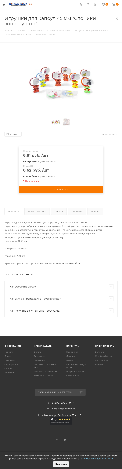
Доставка (77, 211)
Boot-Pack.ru (101, 360)
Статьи (7, 356)
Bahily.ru (99, 352)
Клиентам (72, 346)
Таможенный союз (43, 375)
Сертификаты (11, 364)
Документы (39, 360)
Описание (13, 211)
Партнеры (9, 360)
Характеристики (37, 211)
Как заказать (43, 346)
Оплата (59, 211)
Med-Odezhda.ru (103, 356)
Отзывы (95, 211)
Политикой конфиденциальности (96, 458)
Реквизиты (9, 372)
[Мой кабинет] (95, 4)
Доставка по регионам (45, 371)
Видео (69, 360)
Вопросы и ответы (75, 371)
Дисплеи (70, 356)
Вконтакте (57, 440)
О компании (12, 346)
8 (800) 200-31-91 (62, 403)
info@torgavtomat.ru (63, 408)
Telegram (65, 440)
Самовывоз (39, 356)
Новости (8, 352)
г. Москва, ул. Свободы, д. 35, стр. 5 (61, 415)
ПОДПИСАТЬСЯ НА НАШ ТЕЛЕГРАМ (55, 392)
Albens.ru (99, 364)
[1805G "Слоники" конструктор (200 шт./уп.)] (61, 81)
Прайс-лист (72, 352)
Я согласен (61, 464)
